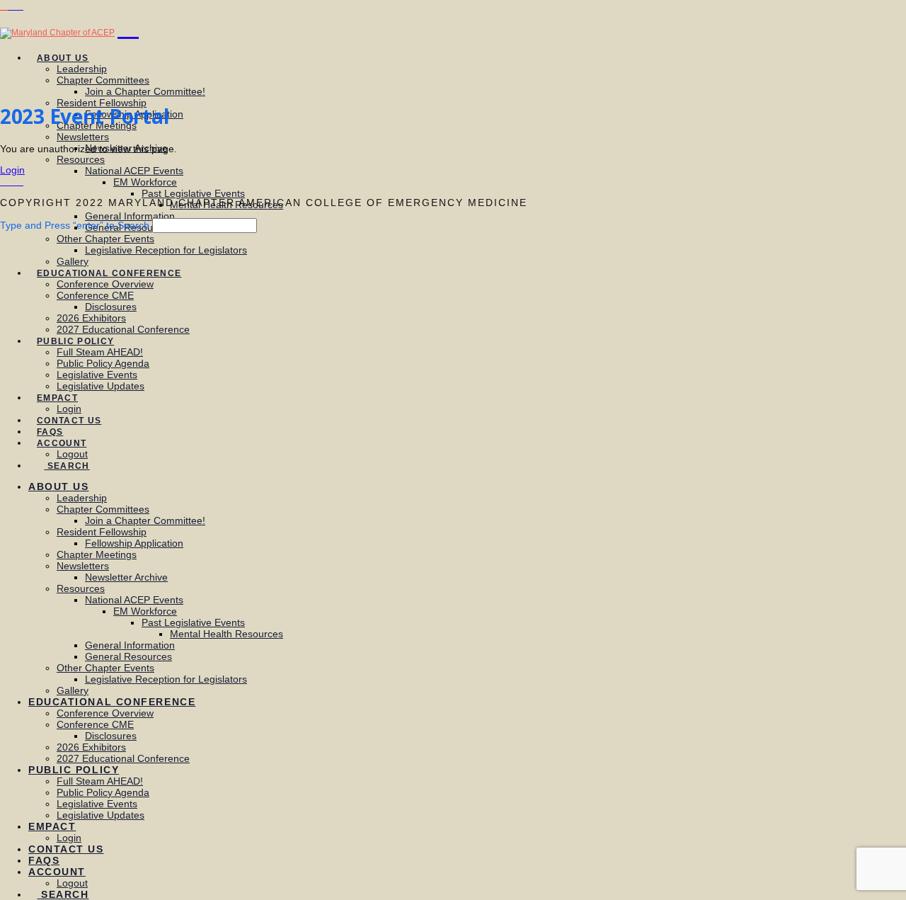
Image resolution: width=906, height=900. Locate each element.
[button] (128, 26)
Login (12, 170)
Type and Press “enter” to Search (74, 225)
